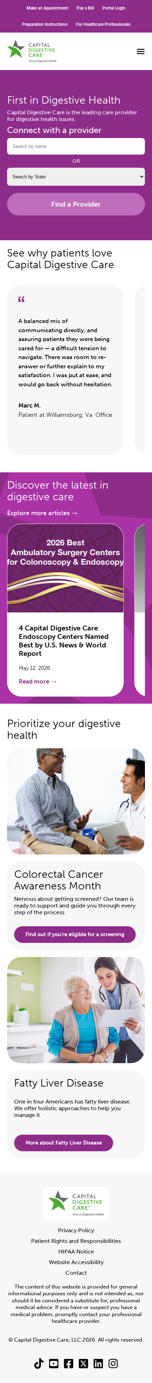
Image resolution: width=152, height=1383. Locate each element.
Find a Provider (76, 204)
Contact (76, 1272)
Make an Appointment (47, 8)
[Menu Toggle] (140, 51)
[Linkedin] (98, 1363)
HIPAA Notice (76, 1251)
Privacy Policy (76, 1230)
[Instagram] (113, 1363)
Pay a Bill (85, 8)
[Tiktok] (39, 1363)
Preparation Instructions (45, 24)
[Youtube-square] (53, 1363)
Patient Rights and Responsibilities (76, 1241)
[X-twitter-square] (83, 1363)
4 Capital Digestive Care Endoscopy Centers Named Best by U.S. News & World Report (64, 641)
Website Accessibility (76, 1262)
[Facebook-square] (68, 1363)
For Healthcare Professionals (103, 24)
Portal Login (114, 8)
